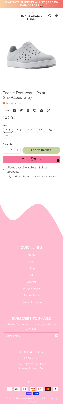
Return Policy (32, 295)
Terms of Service (31, 302)
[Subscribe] (57, 335)
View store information (43, 176)
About (31, 261)
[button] (49, 15)
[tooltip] (58, 160)
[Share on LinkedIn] (28, 110)
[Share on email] (41, 110)
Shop (31, 268)
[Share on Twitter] (21, 110)
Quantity (7, 144)
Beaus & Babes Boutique (29, 398)
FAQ (31, 275)
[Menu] (6, 15)
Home (31, 254)
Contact (31, 282)
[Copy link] (48, 110)
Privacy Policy (31, 288)
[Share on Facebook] (14, 110)
